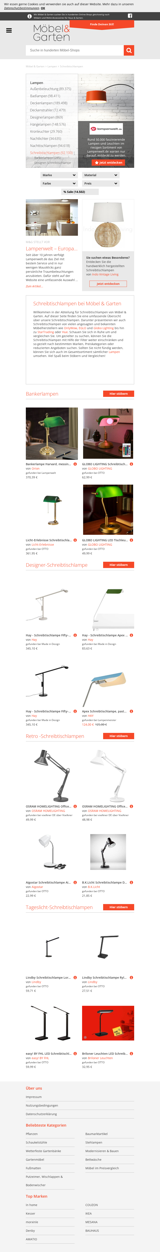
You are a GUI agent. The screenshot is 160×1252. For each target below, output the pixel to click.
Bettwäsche (93, 1160)
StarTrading (46, 332)
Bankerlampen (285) (47, 158)
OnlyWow (70, 328)
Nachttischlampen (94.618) (50, 145)
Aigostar (37, 887)
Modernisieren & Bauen (102, 1151)
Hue (65, 332)
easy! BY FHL (40, 1058)
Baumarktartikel (96, 1134)
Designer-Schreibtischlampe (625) (52, 165)
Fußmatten (33, 1168)
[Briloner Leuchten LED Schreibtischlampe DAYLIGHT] (131, 1053)
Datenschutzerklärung (41, 1114)
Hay (34, 640)
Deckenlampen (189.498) (48, 103)
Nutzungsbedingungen (42, 1105)
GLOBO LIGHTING (100, 468)
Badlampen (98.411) (45, 96)
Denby (30, 1231)
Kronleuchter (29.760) (46, 131)
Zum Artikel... (34, 286)
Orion (36, 468)
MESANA (91, 1222)
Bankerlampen (42, 393)
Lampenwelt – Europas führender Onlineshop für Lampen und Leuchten (52, 248)
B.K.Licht (94, 887)
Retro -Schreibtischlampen (55, 735)
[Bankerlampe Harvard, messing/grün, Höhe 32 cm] (75, 464)
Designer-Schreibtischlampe (57, 564)
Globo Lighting (104, 328)
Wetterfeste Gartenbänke (43, 1151)
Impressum (34, 1097)
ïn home (31, 1205)
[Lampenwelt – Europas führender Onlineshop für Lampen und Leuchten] (52, 217)
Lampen (52, 66)
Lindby (36, 982)
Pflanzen (32, 1134)
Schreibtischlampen (71, 66)
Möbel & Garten (35, 66)
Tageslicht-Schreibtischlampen (59, 907)
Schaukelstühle (36, 1142)
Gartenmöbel (35, 1160)
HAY (91, 716)
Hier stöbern (119, 394)
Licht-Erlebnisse (43, 544)
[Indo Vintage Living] (108, 225)
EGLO (82, 328)
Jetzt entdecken (111, 162)
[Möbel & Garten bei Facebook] (130, 16)
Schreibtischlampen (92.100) (51, 152)
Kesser (30, 1213)
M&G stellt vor (38, 242)
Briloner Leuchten (100, 1058)
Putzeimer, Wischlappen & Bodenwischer (44, 1181)
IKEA (88, 1213)
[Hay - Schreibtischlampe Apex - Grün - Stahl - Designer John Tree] (131, 635)
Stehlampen (93, 1142)
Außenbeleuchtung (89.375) (50, 89)
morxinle (32, 1222)
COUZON (91, 1205)
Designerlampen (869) (46, 117)
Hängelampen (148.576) (48, 124)
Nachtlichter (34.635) (45, 138)
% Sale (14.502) (74, 192)
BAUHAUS (92, 1231)
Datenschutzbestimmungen (21, 8)
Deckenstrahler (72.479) (47, 110)
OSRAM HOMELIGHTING (48, 811)
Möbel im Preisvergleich (102, 1168)
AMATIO (31, 1239)
